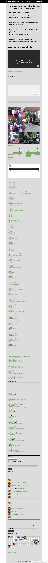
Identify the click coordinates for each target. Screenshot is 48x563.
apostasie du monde (12, 394)
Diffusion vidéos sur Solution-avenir (25, 39)
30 (10, 157)
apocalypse (10, 393)
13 (28, 152)
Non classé (10, 439)
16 (10, 154)
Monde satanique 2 (12, 232)
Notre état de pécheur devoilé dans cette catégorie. (16, 440)
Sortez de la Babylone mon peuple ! (16, 24)
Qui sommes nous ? (22, 42)
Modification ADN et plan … (23, 508)
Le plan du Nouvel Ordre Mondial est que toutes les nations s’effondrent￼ (20, 275)
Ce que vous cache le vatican (13, 238)
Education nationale (12, 401)
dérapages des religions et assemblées (16, 25)
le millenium (11, 427)
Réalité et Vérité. (11, 272)
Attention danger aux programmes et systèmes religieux (20, 15)
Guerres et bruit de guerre (13, 270)
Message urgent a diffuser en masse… (14, 338)
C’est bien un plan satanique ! (13, 299)
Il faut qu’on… (13, 514)
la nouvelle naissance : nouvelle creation (15, 423)
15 (37, 152)
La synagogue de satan (12, 262)
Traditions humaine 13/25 (13, 343)
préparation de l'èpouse (12, 441)
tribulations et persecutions (13, 450)
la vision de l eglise (13, 42)
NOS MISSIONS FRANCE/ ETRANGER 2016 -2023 (18, 19)
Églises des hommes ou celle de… (22, 494)
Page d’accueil (33, 41)
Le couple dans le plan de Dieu (15, 12)
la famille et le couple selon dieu (15, 445)
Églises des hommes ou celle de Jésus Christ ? (16, 222)
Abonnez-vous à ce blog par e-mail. (15, 522)
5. (20, 174)
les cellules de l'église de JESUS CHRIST (15, 431)
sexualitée (10, 444)
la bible (10, 417)
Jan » (9, 159)
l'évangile (10, 413)
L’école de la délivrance (13, 17)
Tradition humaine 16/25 (12, 333)
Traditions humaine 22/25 (13, 318)
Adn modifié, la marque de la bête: (14, 280)
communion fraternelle (12, 396)
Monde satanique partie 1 (12, 234)
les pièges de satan (12, 434)
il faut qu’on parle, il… (20, 514)
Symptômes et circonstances (13, 279)
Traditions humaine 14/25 (13, 342)
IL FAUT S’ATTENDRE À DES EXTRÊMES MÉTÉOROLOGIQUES (17, 301)
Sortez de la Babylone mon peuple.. (14, 379)
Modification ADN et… (14, 508)
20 (28, 154)
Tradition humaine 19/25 (12, 328)
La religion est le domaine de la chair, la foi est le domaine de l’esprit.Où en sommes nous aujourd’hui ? (24, 201)
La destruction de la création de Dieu (16, 37)
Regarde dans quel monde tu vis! (15, 36)
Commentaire (35, 94)
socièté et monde (11, 446)
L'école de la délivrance (12, 412)
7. (16, 176)
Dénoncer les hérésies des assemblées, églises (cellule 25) (18, 399)
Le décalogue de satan (12, 227)
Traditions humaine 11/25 (12, 347)
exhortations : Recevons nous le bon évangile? (18, 27)
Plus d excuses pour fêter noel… (23, 491)
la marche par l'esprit (12, 422)
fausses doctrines (11, 403)
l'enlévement (11, 414)
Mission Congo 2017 (12, 437)
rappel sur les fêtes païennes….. (14, 213)
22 (37, 154)
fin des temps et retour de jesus (13, 406)
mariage (10, 435)
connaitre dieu (11, 398)
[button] (16, 113)
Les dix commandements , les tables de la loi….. (18, 20)
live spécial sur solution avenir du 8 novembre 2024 (16, 196)
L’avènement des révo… (14, 482)
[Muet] (35, 168)
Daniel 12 (10, 208)
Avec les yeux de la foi (12, 182)
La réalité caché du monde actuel (15, 29)
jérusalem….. (11, 409)
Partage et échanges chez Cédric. (14, 340)
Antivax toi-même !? (12, 250)
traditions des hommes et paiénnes (15, 404)
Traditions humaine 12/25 (13, 345)
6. (13, 175)
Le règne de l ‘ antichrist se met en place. (15, 304)
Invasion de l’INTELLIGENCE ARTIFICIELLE (15, 245)
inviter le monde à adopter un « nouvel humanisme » (17, 240)
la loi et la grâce (11, 420)
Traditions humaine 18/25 (13, 330)
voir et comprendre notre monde (14, 453)
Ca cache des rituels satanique (13, 185)
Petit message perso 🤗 (12, 258)
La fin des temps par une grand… (21, 488)
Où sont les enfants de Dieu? (26, 17)
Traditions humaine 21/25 (13, 325)
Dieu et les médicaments (28, 36)
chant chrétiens (11, 198)
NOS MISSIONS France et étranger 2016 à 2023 (16, 373)
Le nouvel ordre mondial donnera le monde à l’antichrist (17, 314)
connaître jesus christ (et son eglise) (14, 397)
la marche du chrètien (12, 421)
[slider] (37, 168)
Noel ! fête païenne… (14, 491)
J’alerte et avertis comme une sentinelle (15, 291)
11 (19, 152)
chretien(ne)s (11, 395)
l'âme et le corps (11, 411)
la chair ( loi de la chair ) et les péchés (14, 418)
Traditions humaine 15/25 (13, 335)
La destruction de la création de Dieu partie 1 (15, 289)
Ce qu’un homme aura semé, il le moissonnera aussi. (17, 311)
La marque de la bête (12, 292)
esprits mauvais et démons (13, 402)
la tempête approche (12, 243)
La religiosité (11, 217)
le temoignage (11, 430)
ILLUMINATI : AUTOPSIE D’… (23, 485)
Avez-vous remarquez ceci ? (13, 323)
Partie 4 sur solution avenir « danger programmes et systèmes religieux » (20, 193)
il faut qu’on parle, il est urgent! (13, 263)
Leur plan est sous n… (14, 485)
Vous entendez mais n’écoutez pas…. (14, 218)
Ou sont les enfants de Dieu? (13, 374)
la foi (9, 419)
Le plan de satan (11, 306)
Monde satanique (12, 39)
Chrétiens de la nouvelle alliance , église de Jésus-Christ (24, 7)
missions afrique (11, 438)
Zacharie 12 (10, 215)
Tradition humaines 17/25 (13, 331)
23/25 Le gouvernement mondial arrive (14, 321)
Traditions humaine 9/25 (12, 350)
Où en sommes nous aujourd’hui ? (14, 205)
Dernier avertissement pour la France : (14, 282)
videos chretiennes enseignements (16, 71)
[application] (24, 169)
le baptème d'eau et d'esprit (13, 426)
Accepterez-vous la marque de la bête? (15, 253)
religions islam (11, 443)
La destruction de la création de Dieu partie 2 (15, 287)
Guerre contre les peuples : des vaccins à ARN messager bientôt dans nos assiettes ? (21, 313)
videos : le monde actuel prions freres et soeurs (16, 451)
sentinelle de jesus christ (14, 22)
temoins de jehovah (12, 448)
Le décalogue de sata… (14, 511)
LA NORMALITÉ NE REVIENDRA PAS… (14, 284)
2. (12, 171)
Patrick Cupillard (13, 479)
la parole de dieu (11, 424)
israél (10, 408)
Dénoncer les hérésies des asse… (22, 479)
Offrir (40, 1)
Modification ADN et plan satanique (14, 220)
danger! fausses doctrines (14, 14)
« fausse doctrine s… (20, 517)
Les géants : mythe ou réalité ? (13, 248)
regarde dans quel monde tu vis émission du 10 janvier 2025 (18, 191)
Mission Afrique (26, 12)
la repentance (11, 425)
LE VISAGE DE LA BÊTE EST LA (13, 277)
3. (10, 172)
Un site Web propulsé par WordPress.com (24, 561)
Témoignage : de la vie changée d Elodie (15, 260)
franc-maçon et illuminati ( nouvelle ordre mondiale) (17, 407)
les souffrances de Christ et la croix (14, 230)
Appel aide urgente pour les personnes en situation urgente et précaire (22, 31)
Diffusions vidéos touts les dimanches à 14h (15, 203)
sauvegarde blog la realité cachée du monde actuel (19, 41)
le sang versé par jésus (12, 429)
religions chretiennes (12, 442)
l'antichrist (10, 410)
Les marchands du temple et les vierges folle (29, 22)
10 (15, 152)
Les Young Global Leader (12, 225)
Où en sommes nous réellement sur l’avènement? (16, 309)
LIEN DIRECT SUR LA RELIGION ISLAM (31, 29)
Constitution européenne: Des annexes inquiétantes (16, 241)
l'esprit (10, 415)
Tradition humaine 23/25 (12, 316)
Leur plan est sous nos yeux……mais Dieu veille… (16, 210)
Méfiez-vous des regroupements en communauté (16, 274)
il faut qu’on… (13, 517)
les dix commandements (12, 432)
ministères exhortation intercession (14, 436)
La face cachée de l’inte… (23, 482)
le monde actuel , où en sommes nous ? (16, 32)
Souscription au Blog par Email (15, 461)
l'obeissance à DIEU (12, 416)
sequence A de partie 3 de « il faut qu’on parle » (16, 255)
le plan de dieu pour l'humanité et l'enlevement (16, 428)
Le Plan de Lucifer (11, 246)
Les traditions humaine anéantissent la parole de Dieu (19, 34)
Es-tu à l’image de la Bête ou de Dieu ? (14, 294)
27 (28, 155)
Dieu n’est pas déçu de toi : (13, 200)
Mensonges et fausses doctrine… (22, 502)
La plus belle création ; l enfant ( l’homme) (15, 267)
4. (11, 173)
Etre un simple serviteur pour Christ (14, 297)
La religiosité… (13, 494)
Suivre (10, 468)
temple (10, 449)
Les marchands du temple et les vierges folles (16, 433)
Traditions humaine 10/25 (13, 348)
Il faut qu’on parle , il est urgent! (32, 37)
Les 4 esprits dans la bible (13, 187)
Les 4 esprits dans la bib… (20, 476)
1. (13, 170)
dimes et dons (11, 400)
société (10, 447)
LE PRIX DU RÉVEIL (11, 265)
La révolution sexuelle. (14, 308)
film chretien (11, 405)
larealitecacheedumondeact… (13, 552)
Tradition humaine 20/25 (12, 326)
